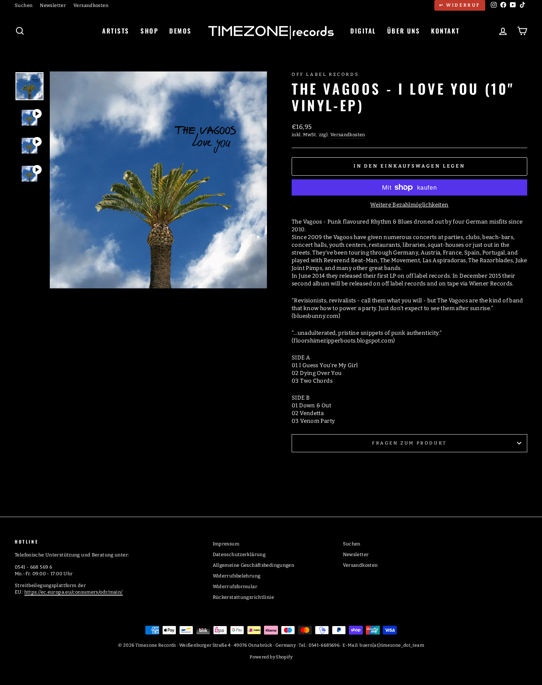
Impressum (226, 544)
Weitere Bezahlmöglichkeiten (409, 204)
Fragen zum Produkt (409, 443)
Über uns (403, 30)
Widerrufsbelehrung (237, 576)
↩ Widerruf (459, 5)
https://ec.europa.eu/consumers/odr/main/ (73, 592)
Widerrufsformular (235, 586)
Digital (363, 30)
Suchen (23, 5)
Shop (149, 30)
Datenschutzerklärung (239, 554)
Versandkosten (90, 5)
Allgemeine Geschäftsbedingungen (254, 565)
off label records (325, 74)
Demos (180, 30)
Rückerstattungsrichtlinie (243, 597)
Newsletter (53, 5)
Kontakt (445, 30)
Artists (115, 30)
